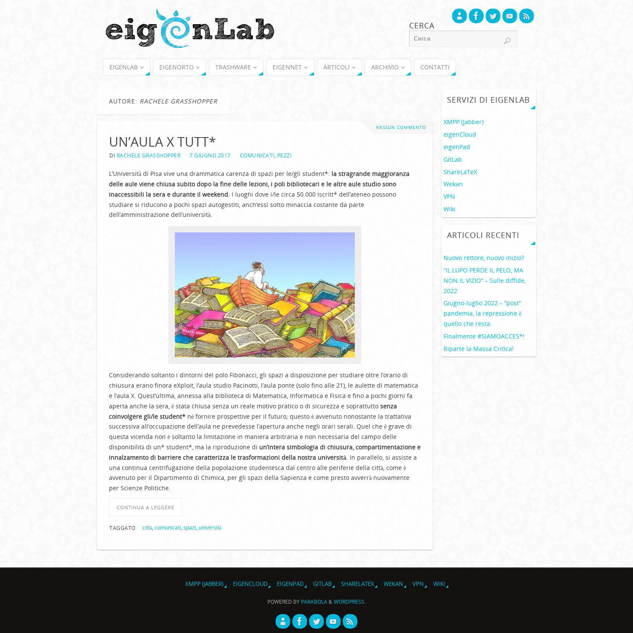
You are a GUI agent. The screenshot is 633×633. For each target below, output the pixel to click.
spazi (189, 527)
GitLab (453, 159)
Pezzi (284, 155)
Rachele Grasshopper (149, 155)
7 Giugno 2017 (210, 155)
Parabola (314, 601)
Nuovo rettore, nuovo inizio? (484, 258)
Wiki (450, 209)
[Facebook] (476, 16)
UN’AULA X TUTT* (162, 141)
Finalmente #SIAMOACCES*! (484, 336)
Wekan (453, 184)
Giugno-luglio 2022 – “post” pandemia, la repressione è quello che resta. (482, 313)
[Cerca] (507, 41)
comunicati (168, 527)
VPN (449, 196)
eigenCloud (460, 134)
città (147, 527)
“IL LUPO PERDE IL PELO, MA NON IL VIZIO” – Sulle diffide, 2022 (485, 280)
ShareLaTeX (460, 172)
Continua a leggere (145, 507)
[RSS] (526, 16)
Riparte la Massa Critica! (479, 349)
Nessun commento (401, 127)
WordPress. (350, 601)
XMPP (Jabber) (464, 122)
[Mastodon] (459, 16)
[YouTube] (510, 16)
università (210, 527)
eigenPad (457, 147)
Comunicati (257, 155)
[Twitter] (493, 16)
